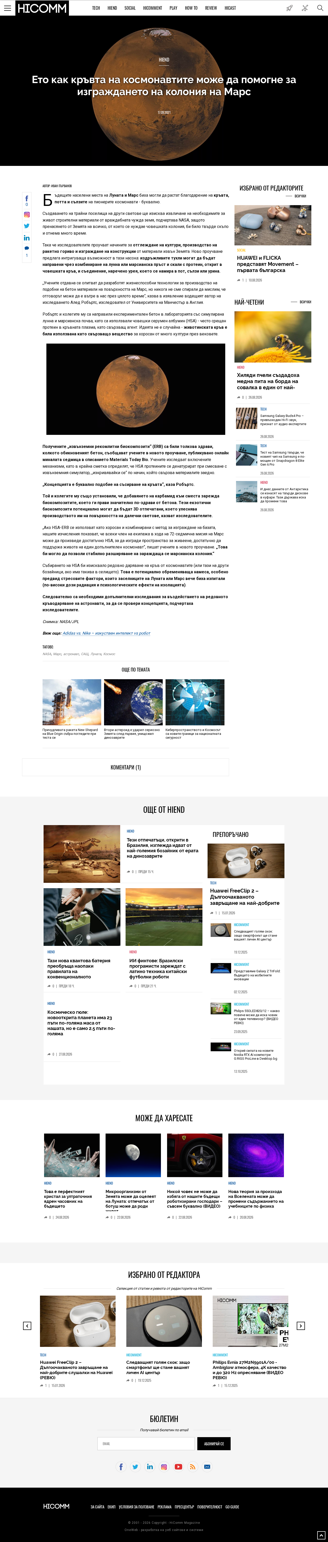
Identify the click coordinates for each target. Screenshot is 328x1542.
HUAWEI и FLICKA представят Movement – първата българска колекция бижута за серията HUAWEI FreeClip (269, 270)
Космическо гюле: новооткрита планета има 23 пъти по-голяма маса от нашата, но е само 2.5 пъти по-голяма (81, 1022)
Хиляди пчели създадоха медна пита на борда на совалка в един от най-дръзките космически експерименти (268, 387)
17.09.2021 (164, 112)
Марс (57, 654)
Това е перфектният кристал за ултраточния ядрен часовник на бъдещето (68, 1199)
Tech (96, 8)
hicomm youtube (178, 1466)
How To (191, 8)
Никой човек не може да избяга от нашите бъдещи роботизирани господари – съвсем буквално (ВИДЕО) (194, 1199)
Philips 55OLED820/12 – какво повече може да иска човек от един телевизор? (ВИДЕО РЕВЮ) (257, 1017)
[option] (273, 422)
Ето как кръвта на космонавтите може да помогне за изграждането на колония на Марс (164, 85)
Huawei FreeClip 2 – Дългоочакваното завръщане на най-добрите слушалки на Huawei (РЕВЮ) (245, 900)
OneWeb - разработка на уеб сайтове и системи (164, 1530)
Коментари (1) (126, 767)
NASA (47, 654)
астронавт (71, 654)
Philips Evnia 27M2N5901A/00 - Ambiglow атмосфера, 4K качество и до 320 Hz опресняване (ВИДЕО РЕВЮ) (249, 1370)
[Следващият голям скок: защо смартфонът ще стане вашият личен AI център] (221, 930)
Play (173, 8)
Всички (300, 196)
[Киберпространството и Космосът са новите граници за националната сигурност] (195, 702)
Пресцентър (184, 1506)
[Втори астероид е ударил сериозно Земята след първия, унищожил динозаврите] (133, 702)
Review (211, 8)
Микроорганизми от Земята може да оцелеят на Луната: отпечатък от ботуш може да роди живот (131, 1201)
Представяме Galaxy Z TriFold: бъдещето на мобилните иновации (257, 975)
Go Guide (232, 1506)
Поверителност (209, 1506)
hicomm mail (207, 1466)
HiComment (152, 8)
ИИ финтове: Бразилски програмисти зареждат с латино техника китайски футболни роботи (158, 968)
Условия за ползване (136, 1506)
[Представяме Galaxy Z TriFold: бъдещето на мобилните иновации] (221, 968)
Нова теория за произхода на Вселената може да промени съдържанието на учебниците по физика (256, 1199)
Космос (109, 654)
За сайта (97, 1506)
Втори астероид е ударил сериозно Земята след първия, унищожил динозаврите (132, 733)
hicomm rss (192, 1466)
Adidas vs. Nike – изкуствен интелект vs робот (106, 633)
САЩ (84, 654)
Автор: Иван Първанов (57, 186)
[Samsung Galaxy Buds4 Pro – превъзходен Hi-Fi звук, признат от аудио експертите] (247, 418)
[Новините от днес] (289, 8)
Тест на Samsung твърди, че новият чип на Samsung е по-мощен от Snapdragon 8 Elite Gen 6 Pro (282, 458)
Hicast (230, 8)
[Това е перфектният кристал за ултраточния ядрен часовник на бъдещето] (71, 1155)
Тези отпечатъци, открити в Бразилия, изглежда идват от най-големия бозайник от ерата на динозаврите (162, 848)
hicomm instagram (164, 1466)
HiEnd (112, 8)
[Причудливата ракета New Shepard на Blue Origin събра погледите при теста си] (72, 702)
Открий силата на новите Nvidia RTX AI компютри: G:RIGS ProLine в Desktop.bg (255, 1054)
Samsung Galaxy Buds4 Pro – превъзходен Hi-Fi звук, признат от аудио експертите (283, 420)
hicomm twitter (135, 1466)
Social (130, 8)
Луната (95, 654)
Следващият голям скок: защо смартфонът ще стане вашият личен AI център (255, 935)
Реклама (164, 1506)
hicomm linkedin (149, 1466)
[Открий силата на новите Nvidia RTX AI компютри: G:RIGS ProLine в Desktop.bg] (221, 1047)
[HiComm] (42, 8)
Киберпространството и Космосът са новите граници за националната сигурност (193, 733)
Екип (112, 1506)
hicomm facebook (121, 1466)
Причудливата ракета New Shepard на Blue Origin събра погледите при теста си (70, 733)
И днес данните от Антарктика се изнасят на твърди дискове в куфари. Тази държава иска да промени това (284, 495)
